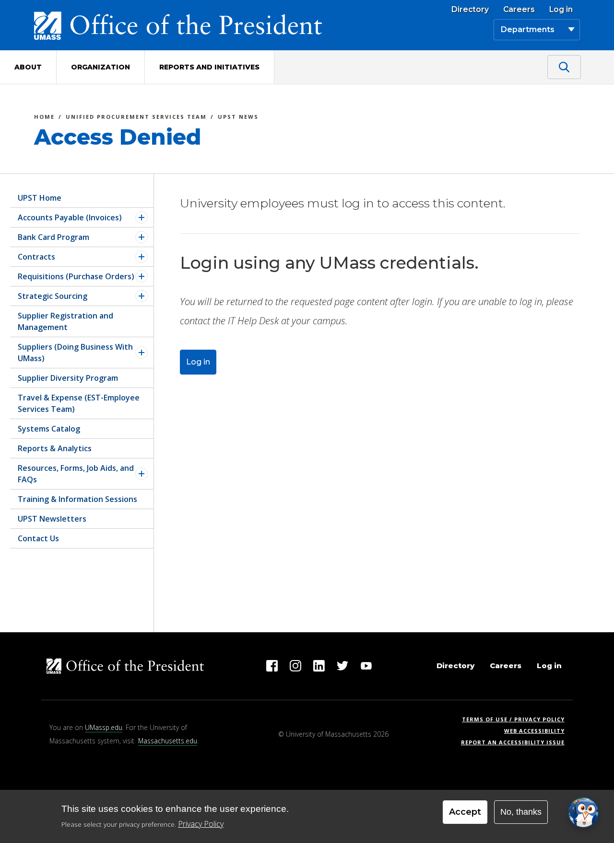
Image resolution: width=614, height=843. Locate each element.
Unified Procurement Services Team (136, 118)
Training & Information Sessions (77, 499)
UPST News (238, 118)
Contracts (36, 256)
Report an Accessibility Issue (516, 742)
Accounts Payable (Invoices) (70, 217)
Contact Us (38, 538)
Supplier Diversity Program (68, 378)
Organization (100, 67)
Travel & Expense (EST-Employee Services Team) (79, 403)
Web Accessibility (534, 731)
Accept (465, 812)
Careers (519, 9)
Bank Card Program (53, 237)
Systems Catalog (49, 428)
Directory (470, 9)
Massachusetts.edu (167, 740)
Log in (561, 9)
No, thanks (521, 812)
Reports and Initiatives (209, 67)
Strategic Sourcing (52, 296)
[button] (583, 812)
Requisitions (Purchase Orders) (76, 276)
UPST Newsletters (52, 518)
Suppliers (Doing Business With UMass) (75, 353)
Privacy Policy (201, 824)
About (28, 67)
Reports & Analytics (55, 448)
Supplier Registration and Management (65, 321)
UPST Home (39, 198)
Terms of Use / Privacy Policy (516, 719)
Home (44, 118)
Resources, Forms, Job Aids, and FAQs (76, 474)
